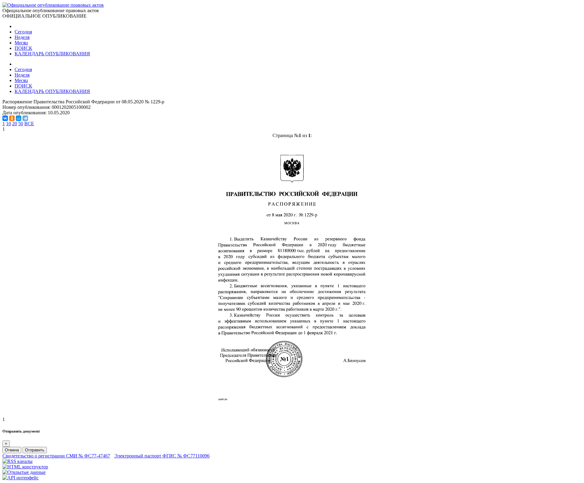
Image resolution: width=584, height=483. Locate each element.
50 (20, 123)
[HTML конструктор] (25, 466)
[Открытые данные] (24, 472)
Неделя (22, 37)
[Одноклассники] (12, 118)
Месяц (21, 42)
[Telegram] (25, 118)
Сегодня (23, 31)
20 (14, 123)
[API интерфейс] (20, 477)
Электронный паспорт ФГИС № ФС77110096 (162, 455)
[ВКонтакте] (5, 118)
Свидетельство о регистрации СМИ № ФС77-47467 (56, 455)
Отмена (12, 450)
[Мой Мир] (18, 118)
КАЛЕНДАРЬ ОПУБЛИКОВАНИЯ (52, 53)
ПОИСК (23, 48)
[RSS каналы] (17, 461)
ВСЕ (29, 123)
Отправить (34, 450)
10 (8, 123)
